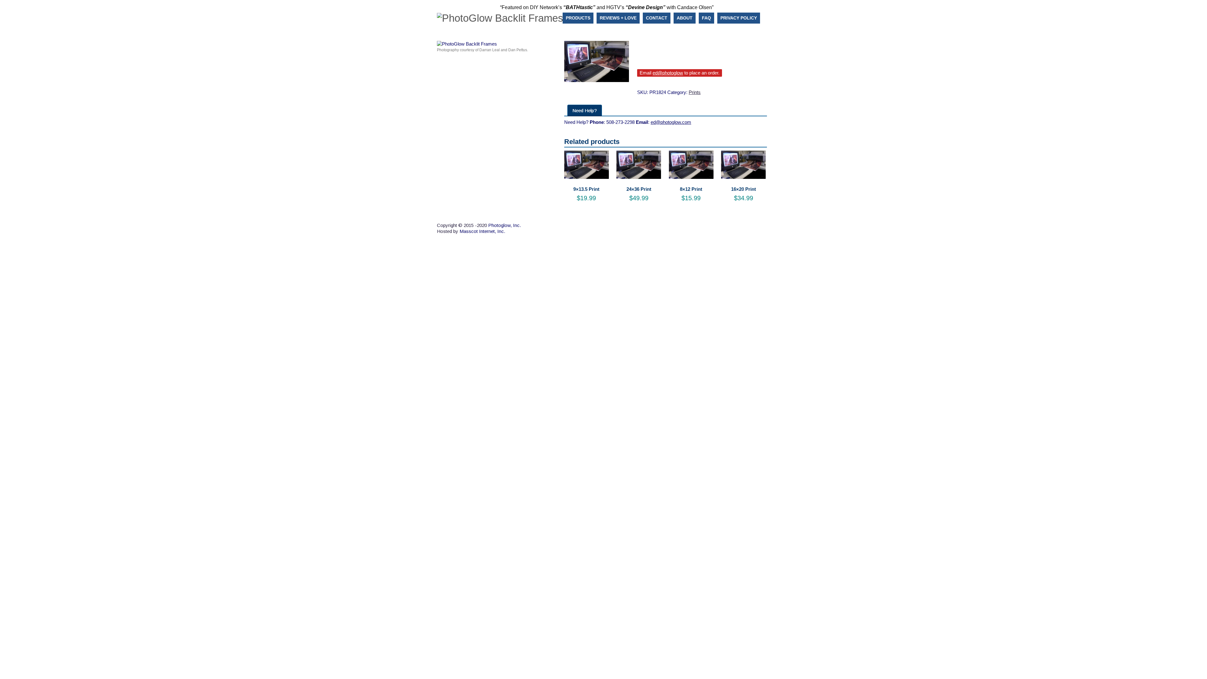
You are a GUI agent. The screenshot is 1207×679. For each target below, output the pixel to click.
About (684, 17)
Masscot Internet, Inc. (482, 231)
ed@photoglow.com (671, 122)
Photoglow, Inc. (504, 225)
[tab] (584, 110)
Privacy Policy (738, 17)
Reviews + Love (618, 17)
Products (578, 17)
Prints (695, 92)
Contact (656, 17)
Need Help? (584, 110)
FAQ (706, 17)
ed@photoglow (668, 72)
